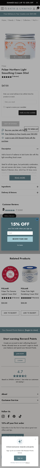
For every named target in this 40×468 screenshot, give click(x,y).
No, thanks (20, 245)
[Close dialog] (37, 219)
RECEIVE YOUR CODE (20, 239)
